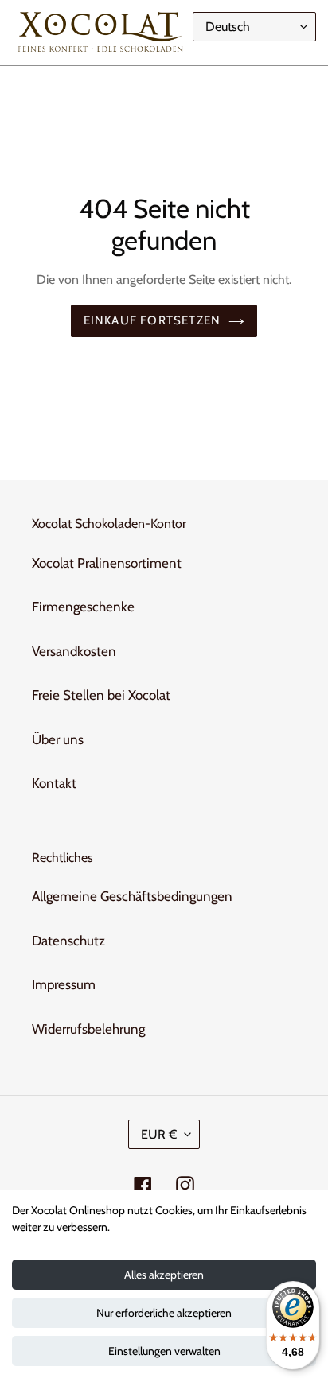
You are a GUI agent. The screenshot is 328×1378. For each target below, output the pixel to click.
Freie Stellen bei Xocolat (101, 695)
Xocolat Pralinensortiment (107, 563)
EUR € (159, 1134)
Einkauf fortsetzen (152, 320)
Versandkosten (74, 651)
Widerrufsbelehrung (88, 1029)
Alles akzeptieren (164, 1274)
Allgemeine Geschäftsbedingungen (132, 896)
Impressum (64, 984)
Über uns (58, 739)
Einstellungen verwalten (164, 1351)
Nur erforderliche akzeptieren (164, 1313)
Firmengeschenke (83, 607)
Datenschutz (68, 941)
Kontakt (54, 783)
